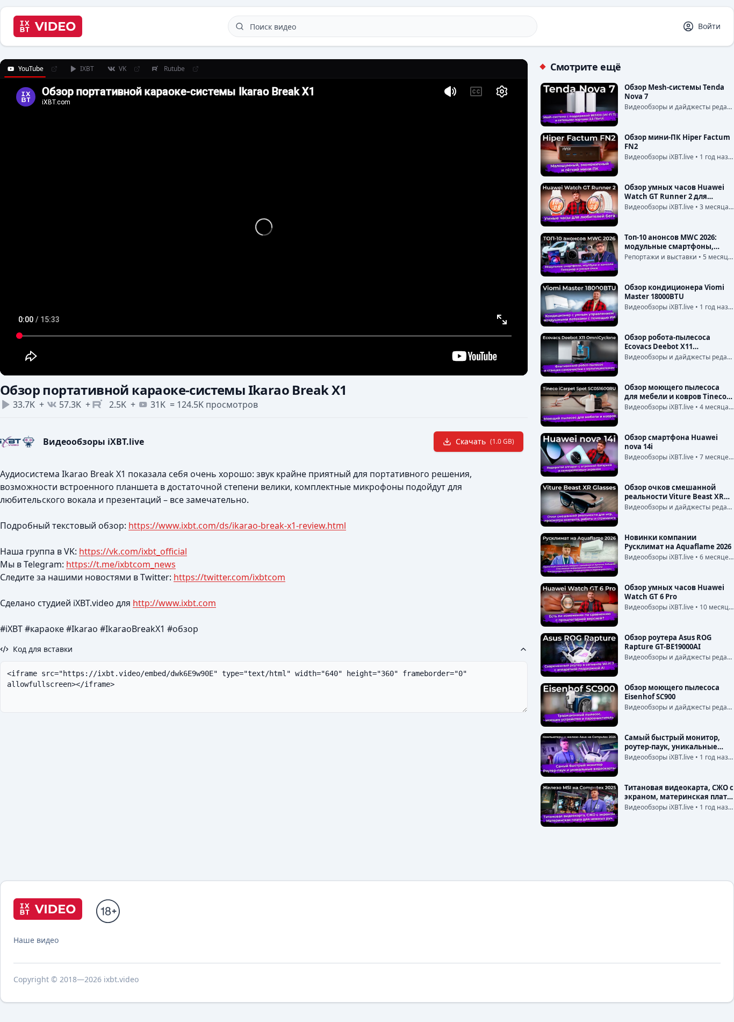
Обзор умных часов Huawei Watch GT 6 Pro (674, 592)
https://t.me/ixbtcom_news (121, 564)
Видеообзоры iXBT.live (93, 442)
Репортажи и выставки (660, 256)
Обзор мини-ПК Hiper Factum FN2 (677, 141)
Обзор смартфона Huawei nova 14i (671, 441)
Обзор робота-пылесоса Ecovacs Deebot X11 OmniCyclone (667, 346)
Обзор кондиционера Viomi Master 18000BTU (674, 291)
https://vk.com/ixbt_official (133, 551)
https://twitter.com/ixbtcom (229, 577)
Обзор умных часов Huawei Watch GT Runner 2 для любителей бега (674, 196)
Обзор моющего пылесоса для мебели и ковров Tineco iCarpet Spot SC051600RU (675, 396)
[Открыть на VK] (137, 68)
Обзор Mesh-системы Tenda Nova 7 (674, 91)
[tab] (25, 68)
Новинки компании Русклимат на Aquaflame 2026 (677, 542)
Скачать (485, 441)
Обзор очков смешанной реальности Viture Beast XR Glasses (674, 496)
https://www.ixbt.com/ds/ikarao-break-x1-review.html (237, 525)
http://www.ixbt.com (174, 603)
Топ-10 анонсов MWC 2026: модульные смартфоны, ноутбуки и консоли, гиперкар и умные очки (670, 250)
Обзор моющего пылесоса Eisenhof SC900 (671, 692)
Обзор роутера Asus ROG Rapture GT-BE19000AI (667, 642)
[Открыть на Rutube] (195, 68)
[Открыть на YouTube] (54, 68)
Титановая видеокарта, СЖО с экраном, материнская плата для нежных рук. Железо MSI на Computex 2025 (678, 801)
